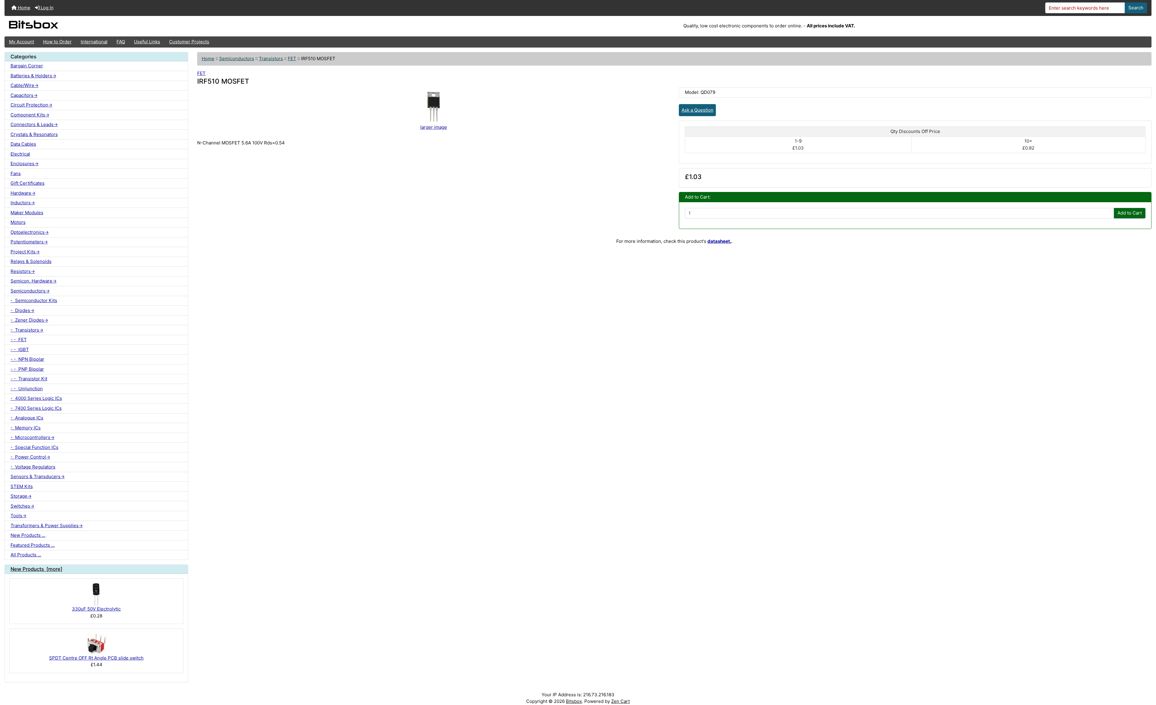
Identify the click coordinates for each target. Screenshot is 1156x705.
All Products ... (26, 555)
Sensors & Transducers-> (38, 476)
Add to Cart (1129, 213)
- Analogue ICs (27, 418)
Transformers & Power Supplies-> (47, 525)
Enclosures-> (25, 163)
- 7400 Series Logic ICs (36, 408)
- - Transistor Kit (29, 379)
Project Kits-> (25, 252)
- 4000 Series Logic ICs (36, 398)
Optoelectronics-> (30, 232)
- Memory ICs (26, 428)
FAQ (121, 42)
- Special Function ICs (34, 447)
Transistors (271, 58)
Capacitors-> (24, 95)
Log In (46, 8)
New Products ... (28, 535)
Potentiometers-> (29, 242)
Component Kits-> (30, 115)
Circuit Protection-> (31, 105)
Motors (18, 222)
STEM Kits (22, 486)
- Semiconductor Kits (34, 300)
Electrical (20, 154)
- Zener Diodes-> (29, 320)
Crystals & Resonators (34, 134)
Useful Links (147, 42)
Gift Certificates (28, 183)
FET (292, 58)
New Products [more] (36, 569)
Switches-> (22, 506)
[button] (1146, 677)
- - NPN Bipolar (27, 359)
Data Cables (23, 144)
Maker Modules (27, 212)
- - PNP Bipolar (27, 369)
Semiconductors (236, 58)
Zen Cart (620, 701)
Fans (16, 173)
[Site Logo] (195, 26)
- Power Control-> (30, 457)
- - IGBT (20, 349)
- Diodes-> (22, 310)
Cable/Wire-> (25, 85)
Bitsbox (574, 701)
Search (1135, 8)
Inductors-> (23, 203)
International (94, 42)
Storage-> (21, 496)
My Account (21, 42)
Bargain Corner (27, 66)
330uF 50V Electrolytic (96, 609)
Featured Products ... (33, 545)
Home (23, 8)
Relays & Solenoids (31, 261)
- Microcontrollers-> (32, 437)
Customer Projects (189, 42)
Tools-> (18, 515)
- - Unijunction (27, 388)
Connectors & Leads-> (34, 124)
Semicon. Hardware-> (34, 281)
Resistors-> (23, 271)
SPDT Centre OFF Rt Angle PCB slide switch (96, 658)
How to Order (57, 42)
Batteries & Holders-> (33, 76)
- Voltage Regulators (33, 467)
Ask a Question (697, 110)
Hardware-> (23, 193)
